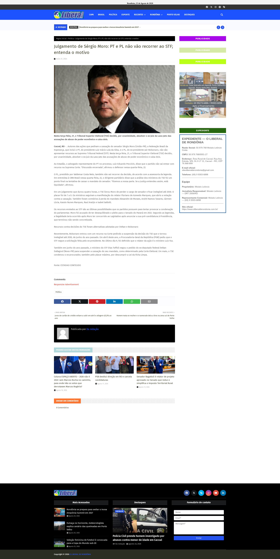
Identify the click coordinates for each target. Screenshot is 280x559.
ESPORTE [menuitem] (125, 14)
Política (71, 39)
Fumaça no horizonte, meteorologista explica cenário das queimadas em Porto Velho (87, 526)
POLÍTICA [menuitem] (113, 14)
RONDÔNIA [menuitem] (155, 14)
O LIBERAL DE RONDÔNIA (80, 554)
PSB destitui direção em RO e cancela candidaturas (113, 378)
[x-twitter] (211, 7)
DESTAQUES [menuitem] (189, 14)
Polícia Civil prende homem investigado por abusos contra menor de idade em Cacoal (138, 538)
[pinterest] (220, 7)
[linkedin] (223, 493)
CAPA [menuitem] (91, 14)
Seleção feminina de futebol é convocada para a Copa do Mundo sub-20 (87, 542)
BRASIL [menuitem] (101, 14)
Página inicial (61, 39)
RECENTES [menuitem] (138, 14)
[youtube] (216, 493)
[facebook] (207, 7)
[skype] (224, 7)
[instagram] (216, 7)
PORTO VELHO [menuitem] (173, 14)
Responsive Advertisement (66, 284)
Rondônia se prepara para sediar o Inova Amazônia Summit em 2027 (108, 27)
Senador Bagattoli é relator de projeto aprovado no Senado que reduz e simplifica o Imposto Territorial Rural (155, 380)
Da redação (92, 329)
